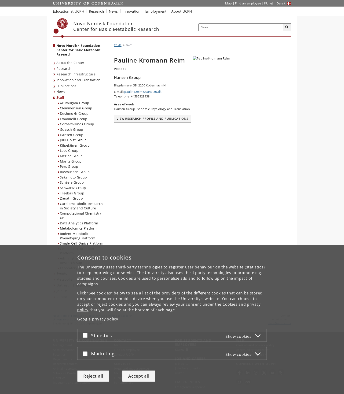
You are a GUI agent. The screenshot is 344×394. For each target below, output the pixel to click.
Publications (66, 86)
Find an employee (248, 3)
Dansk (281, 3)
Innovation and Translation (78, 80)
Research (63, 68)
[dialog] (172, 319)
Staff (60, 97)
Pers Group (69, 166)
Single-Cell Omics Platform (81, 243)
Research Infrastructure (75, 74)
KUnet (268, 3)
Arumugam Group (74, 103)
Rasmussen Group (75, 172)
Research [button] (96, 11)
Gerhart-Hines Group (77, 124)
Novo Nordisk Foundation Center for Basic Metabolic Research (78, 49)
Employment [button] (156, 11)
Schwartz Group (73, 188)
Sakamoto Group (73, 177)
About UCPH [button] (181, 11)
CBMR (117, 45)
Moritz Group (71, 161)
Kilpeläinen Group (75, 145)
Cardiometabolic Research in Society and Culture (81, 205)
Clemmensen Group (76, 108)
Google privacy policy (97, 319)
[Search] (287, 27)
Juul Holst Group (73, 140)
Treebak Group (72, 193)
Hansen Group (72, 135)
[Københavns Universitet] (61, 28)
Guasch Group (71, 129)
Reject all (93, 376)
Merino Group (71, 156)
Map (228, 3)
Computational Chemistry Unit (81, 215)
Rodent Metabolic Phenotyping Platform (77, 235)
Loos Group (69, 150)
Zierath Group (71, 198)
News (60, 91)
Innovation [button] (132, 11)
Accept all (138, 376)
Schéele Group (72, 182)
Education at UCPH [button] (68, 11)
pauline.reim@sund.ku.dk (142, 91)
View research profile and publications (152, 118)
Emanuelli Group (74, 119)
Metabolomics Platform (79, 228)
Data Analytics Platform (79, 223)
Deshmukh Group (74, 113)
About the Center (70, 62)
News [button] (113, 11)
